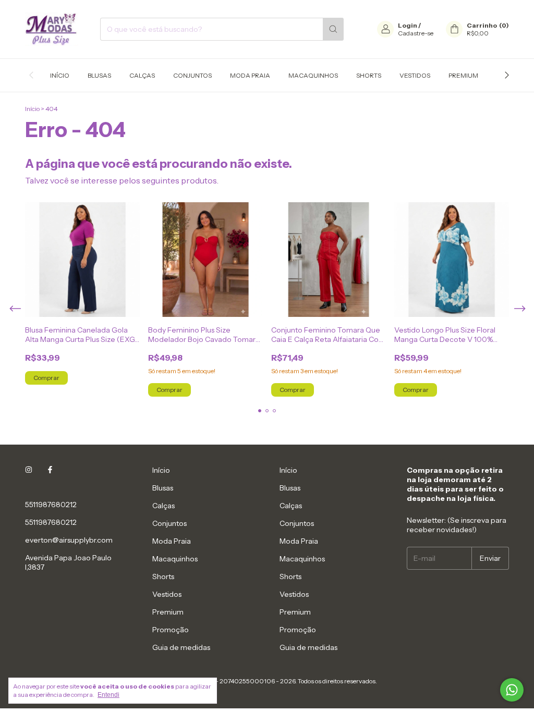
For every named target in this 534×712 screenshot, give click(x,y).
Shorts (368, 75)
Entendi (108, 694)
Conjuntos (192, 75)
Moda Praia (250, 75)
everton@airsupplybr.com (69, 540)
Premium (463, 75)
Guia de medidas (181, 647)
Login (407, 25)
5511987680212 (51, 504)
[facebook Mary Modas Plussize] (50, 470)
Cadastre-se (415, 33)
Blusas (99, 75)
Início (59, 75)
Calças (142, 75)
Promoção (170, 629)
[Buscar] (333, 29)
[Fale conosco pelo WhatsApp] (512, 690)
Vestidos (414, 75)
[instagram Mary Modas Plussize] (28, 470)
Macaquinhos (313, 75)
